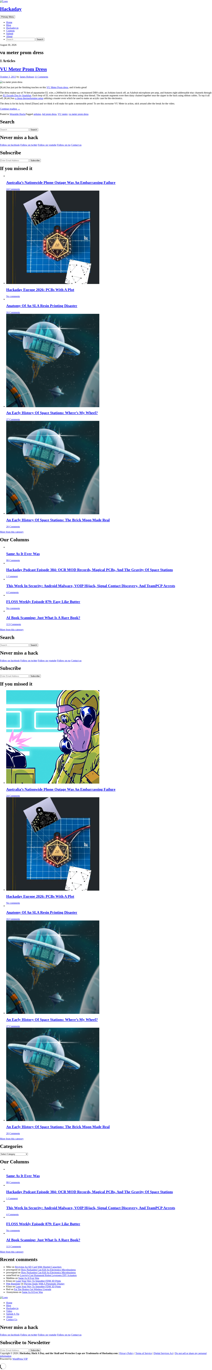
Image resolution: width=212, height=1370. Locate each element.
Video (9, 1311)
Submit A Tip (12, 1314)
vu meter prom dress (78, 114)
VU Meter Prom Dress (23, 69)
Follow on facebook (10, 145)
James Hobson (27, 76)
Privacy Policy (126, 1353)
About (9, 36)
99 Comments (13, 560)
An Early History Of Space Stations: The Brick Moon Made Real (58, 520)
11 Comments (41, 76)
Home (9, 22)
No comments (13, 296)
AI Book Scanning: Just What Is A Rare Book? (43, 618)
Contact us (76, 145)
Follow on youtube (47, 145)
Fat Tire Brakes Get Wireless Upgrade (32, 1289)
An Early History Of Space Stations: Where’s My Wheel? (52, 413)
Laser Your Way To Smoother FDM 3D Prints (38, 1281)
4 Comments (12, 592)
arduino (37, 114)
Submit (9, 33)
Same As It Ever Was (23, 554)
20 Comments (13, 526)
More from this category (12, 532)
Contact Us (11, 1319)
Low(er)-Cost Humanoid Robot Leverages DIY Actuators (48, 1275)
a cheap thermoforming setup (29, 98)
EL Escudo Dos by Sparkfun (17, 95)
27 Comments (13, 419)
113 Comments (13, 624)
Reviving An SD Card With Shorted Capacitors (38, 1267)
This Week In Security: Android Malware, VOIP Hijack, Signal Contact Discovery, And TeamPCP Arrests (90, 586)
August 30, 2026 (8, 45)
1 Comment (12, 576)
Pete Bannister (13, 1283)
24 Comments (13, 189)
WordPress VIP (20, 1359)
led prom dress (49, 114)
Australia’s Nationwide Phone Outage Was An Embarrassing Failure (60, 182)
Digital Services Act (163, 1353)
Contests (10, 30)
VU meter (62, 114)
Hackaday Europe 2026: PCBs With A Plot (40, 290)
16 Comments (13, 312)
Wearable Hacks (18, 114)
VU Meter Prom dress (57, 87)
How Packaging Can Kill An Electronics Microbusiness (48, 1269)
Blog (8, 25)
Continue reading (10, 109)
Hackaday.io (12, 28)
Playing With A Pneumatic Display (44, 1283)
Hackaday (11, 9)
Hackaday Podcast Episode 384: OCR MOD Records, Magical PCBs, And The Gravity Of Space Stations (89, 570)
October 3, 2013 (8, 76)
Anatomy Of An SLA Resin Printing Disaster (41, 306)
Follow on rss (63, 145)
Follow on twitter (28, 145)
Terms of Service (143, 1353)
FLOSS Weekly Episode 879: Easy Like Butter (43, 602)
